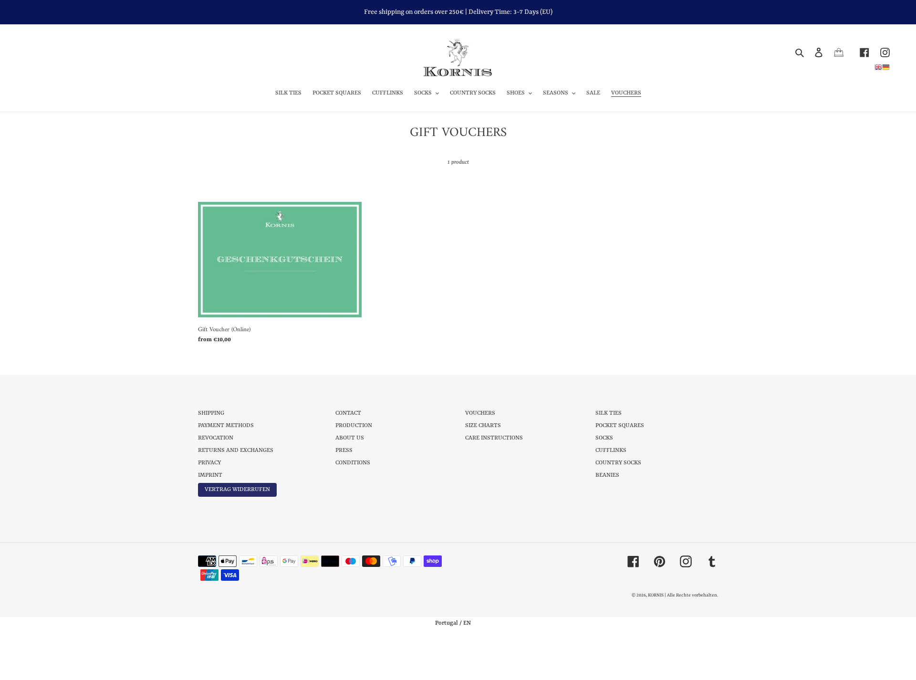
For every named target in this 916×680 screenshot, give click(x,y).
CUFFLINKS (610, 450)
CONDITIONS (352, 463)
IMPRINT (210, 475)
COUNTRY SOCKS (618, 463)
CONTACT (348, 413)
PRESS (344, 450)
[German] (886, 66)
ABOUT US (349, 438)
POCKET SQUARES (619, 425)
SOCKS (604, 438)
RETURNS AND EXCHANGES (235, 450)
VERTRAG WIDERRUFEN (237, 489)
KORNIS (656, 595)
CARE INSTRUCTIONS (494, 438)
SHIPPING (211, 413)
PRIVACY (209, 463)
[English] (878, 66)
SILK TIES (608, 413)
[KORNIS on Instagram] (879, 52)
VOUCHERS (480, 413)
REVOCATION (215, 438)
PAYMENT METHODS (226, 425)
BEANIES (607, 475)
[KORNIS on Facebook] (859, 52)
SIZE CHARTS (483, 425)
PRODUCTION (353, 425)
